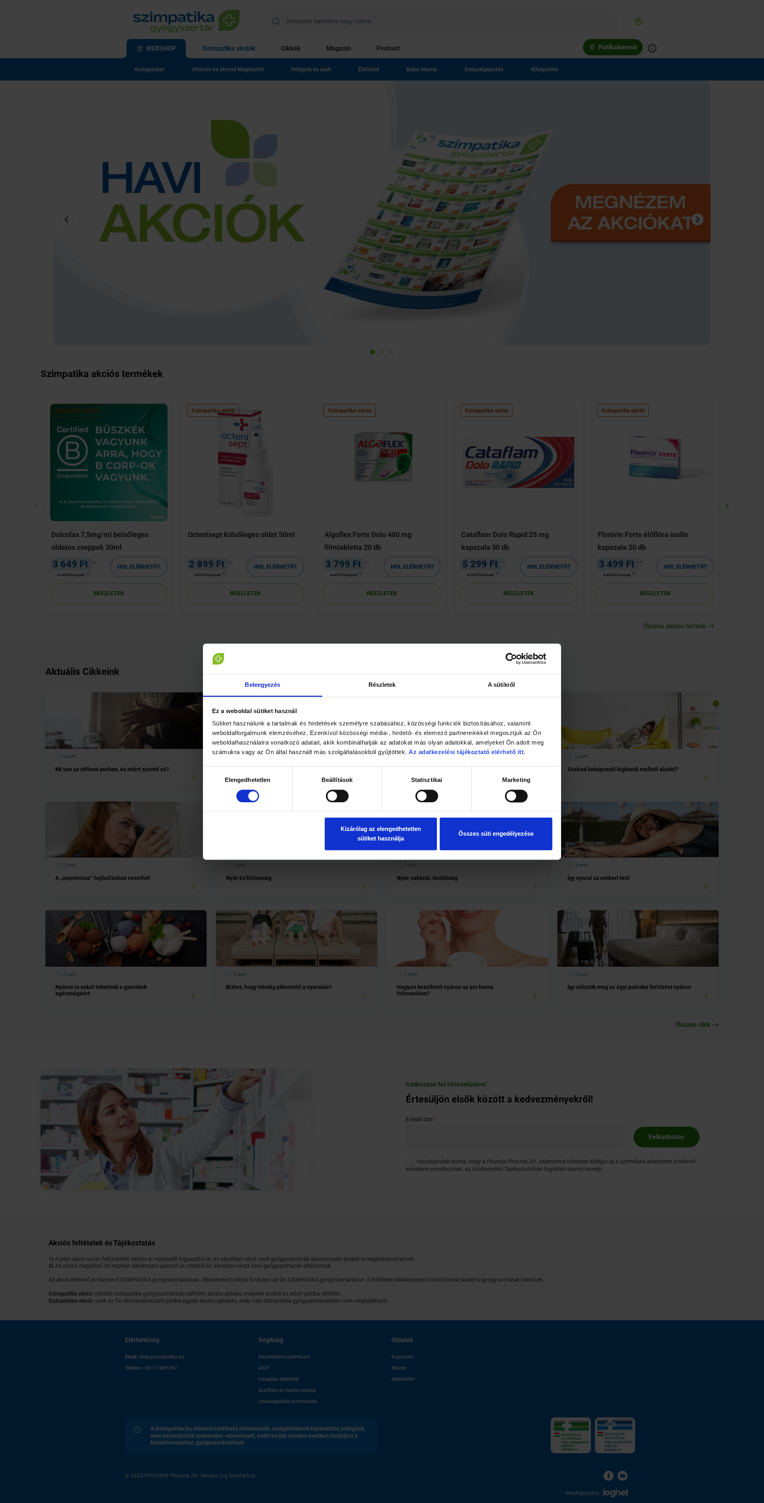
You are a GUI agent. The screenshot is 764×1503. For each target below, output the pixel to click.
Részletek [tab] (382, 685)
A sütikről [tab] (501, 685)
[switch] (337, 796)
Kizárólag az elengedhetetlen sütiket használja (381, 834)
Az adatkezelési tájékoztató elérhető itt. (468, 752)
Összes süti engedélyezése (496, 834)
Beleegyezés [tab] (262, 685)
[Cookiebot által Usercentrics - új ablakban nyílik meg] (517, 659)
